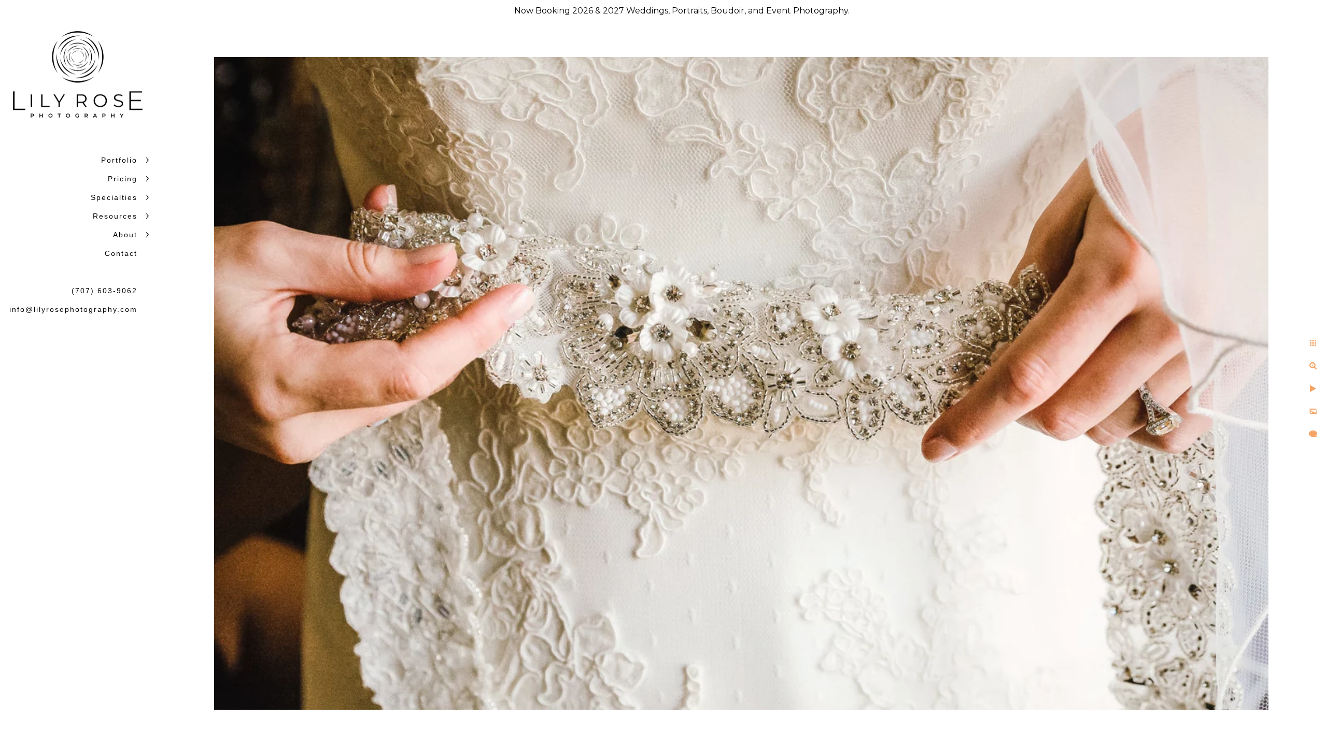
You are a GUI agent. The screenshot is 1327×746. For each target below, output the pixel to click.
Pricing (122, 179)
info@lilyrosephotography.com (73, 309)
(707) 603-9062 (104, 290)
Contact (121, 253)
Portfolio (119, 160)
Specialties (114, 197)
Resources (115, 216)
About (125, 235)
